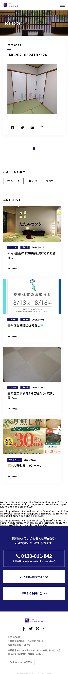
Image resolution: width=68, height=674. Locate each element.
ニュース (33, 181)
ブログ (49, 181)
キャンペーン (13, 181)
